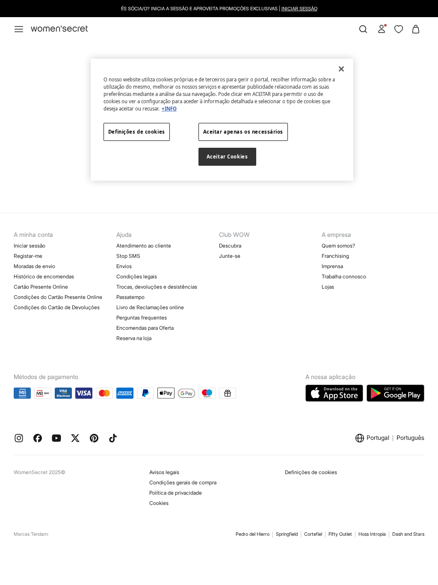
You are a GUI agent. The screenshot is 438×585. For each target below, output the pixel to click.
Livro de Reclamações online (150, 307)
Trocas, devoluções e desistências (156, 287)
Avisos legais (164, 472)
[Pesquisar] (363, 29)
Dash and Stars (408, 534)
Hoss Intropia (372, 534)
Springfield (287, 534)
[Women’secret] (59, 28)
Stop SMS (128, 256)
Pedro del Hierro (252, 534)
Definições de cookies (311, 472)
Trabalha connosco (344, 276)
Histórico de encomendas (44, 276)
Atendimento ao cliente (143, 245)
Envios (124, 266)
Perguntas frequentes (141, 317)
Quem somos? (338, 245)
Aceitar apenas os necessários (243, 131)
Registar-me (28, 256)
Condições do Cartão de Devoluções (57, 307)
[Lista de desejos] (398, 29)
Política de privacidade (175, 492)
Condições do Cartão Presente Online (58, 297)
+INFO (169, 108)
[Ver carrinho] (415, 29)
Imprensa (332, 266)
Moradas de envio (34, 266)
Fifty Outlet (340, 534)
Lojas (328, 287)
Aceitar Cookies (227, 156)
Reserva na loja (133, 338)
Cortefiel (313, 534)
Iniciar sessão (299, 9)
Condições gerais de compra (182, 482)
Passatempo (130, 297)
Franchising (335, 256)
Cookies (159, 503)
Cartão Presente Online (41, 287)
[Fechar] (341, 69)
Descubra (230, 245)
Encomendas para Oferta (145, 328)
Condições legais (136, 276)
